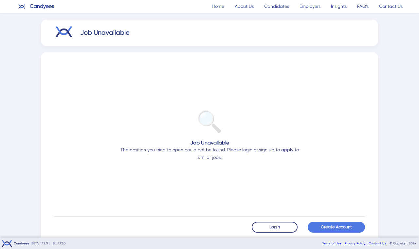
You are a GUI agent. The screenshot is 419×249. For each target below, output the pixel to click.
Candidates (276, 6)
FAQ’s (363, 6)
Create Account (336, 227)
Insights (339, 6)
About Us (244, 6)
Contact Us (391, 6)
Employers (310, 6)
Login (274, 227)
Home (218, 6)
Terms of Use (331, 243)
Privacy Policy (355, 243)
